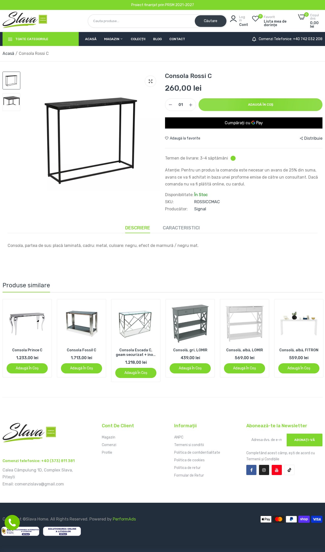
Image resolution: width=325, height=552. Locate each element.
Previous (15, 340)
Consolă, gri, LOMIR (190, 350)
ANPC (178, 437)
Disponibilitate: (179, 195)
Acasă (90, 39)
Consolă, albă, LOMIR (244, 350)
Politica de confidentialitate (197, 452)
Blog (157, 39)
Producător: (176, 209)
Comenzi (109, 445)
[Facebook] (251, 470)
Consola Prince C (27, 350)
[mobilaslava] (25, 21)
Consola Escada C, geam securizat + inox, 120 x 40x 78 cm (136, 352)
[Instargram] (264, 470)
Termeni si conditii (189, 445)
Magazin (112, 39)
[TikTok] (289, 470)
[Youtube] (277, 470)
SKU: (169, 202)
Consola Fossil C (81, 350)
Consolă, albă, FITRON (298, 350)
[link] (43, 307)
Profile (107, 452)
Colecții (138, 39)
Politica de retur (187, 468)
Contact (177, 39)
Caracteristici (181, 228)
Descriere (137, 228)
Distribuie (313, 138)
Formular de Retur (189, 475)
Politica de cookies (189, 460)
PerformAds (124, 519)
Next (309, 340)
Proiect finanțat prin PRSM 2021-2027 (162, 5)
